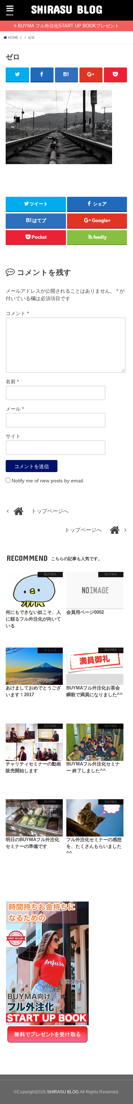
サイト (13, 436)
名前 (12, 381)
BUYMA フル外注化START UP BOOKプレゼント (68, 25)
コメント (17, 313)
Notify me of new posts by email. (48, 480)
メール (15, 409)
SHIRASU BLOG (66, 9)
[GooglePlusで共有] (91, 74)
